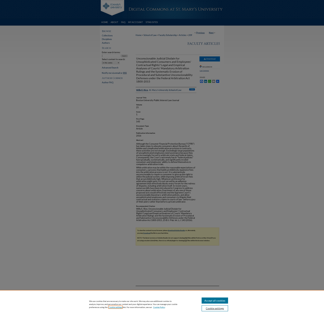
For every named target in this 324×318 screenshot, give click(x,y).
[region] (162, 304)
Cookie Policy (159, 307)
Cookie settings (115, 307)
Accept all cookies (214, 300)
